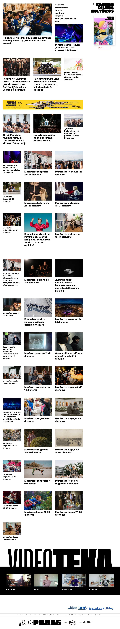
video (57, 21)
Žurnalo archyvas (105, 47)
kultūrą (101, 608)
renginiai (59, 16)
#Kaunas (40, 623)
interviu (58, 10)
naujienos (59, 5)
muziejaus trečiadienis (65, 19)
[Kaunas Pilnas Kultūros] (102, 12)
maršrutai (59, 13)
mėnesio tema (61, 8)
